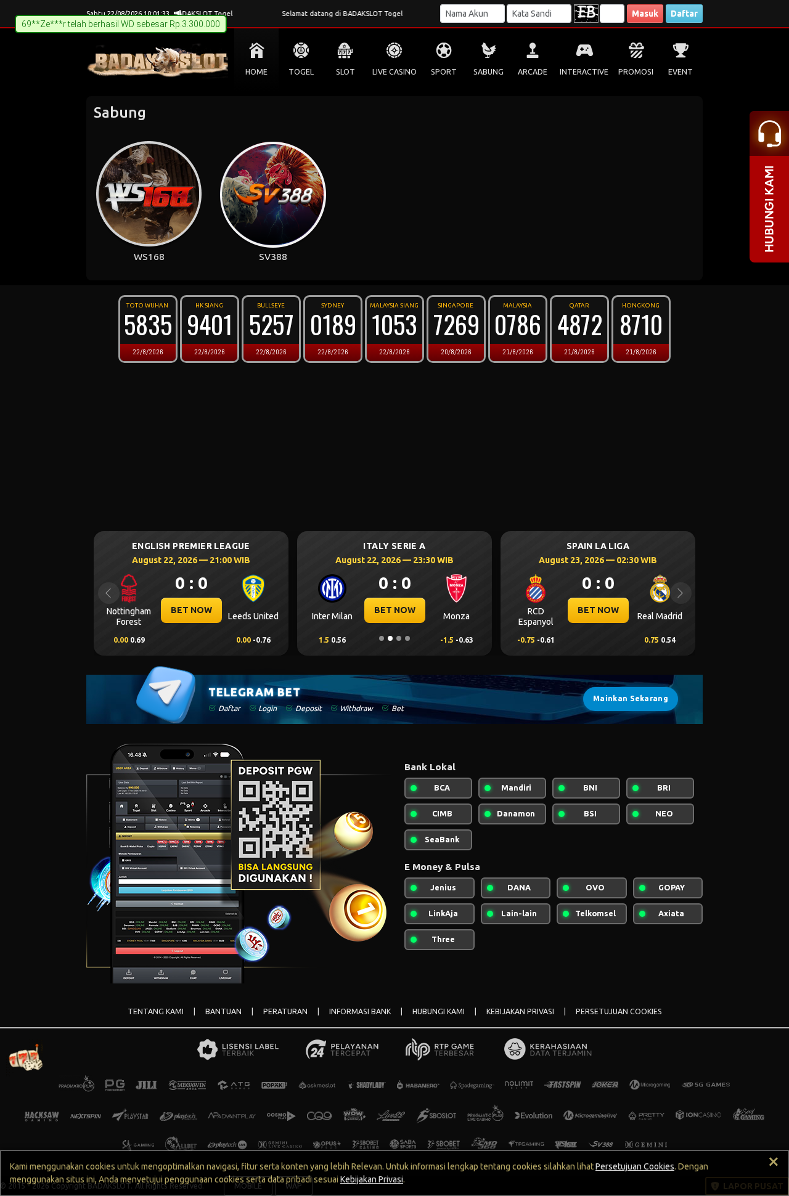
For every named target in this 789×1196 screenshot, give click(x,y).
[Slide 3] (398, 638)
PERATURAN (285, 1011)
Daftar (684, 13)
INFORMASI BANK (360, 1011)
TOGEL (301, 72)
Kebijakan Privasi (371, 1179)
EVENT (680, 72)
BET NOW (191, 610)
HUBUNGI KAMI (438, 1011)
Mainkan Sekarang (630, 698)
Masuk (645, 13)
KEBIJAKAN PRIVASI (520, 1011)
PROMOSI (635, 72)
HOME (256, 72)
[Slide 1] (381, 638)
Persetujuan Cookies (634, 1166)
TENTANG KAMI (156, 1011)
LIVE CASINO (394, 72)
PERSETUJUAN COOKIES (619, 1011)
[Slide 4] (407, 638)
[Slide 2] (390, 638)
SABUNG (488, 72)
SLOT (345, 72)
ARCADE (532, 72)
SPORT (444, 72)
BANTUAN (223, 1011)
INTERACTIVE (584, 72)
